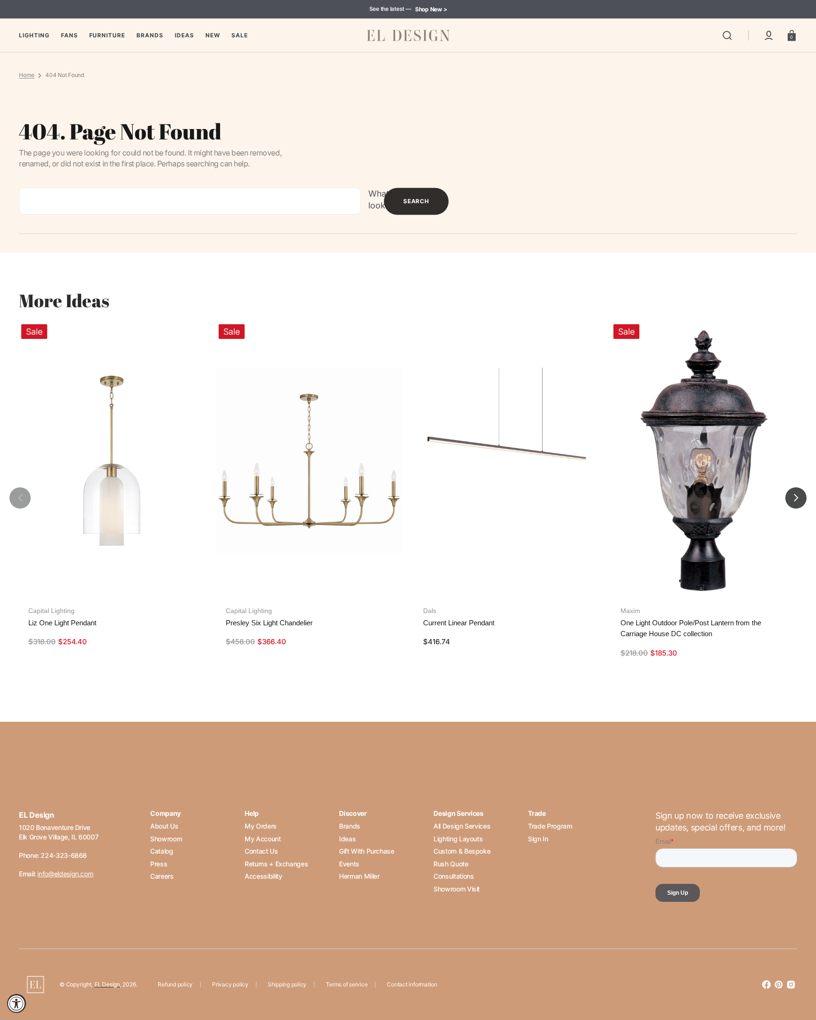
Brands (349, 826)
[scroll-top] (796, 971)
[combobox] (190, 201)
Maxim (630, 610)
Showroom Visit (457, 889)
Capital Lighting (51, 610)
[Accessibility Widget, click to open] (16, 1003)
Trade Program (550, 826)
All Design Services (462, 826)
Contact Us (261, 851)
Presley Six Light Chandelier (269, 623)
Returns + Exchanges (276, 864)
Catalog (161, 851)
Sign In (538, 839)
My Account (262, 839)
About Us (164, 826)
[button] (727, 35)
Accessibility (263, 876)
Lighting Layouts (458, 839)
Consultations (454, 876)
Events (349, 864)
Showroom (166, 839)
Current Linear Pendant (458, 623)
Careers (161, 876)
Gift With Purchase (366, 851)
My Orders (261, 826)
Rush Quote (451, 864)
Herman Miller (359, 876)
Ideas (347, 839)
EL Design (107, 984)
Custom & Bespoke (462, 851)
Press (158, 864)
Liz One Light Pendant (62, 623)
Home (26, 74)
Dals (429, 610)
